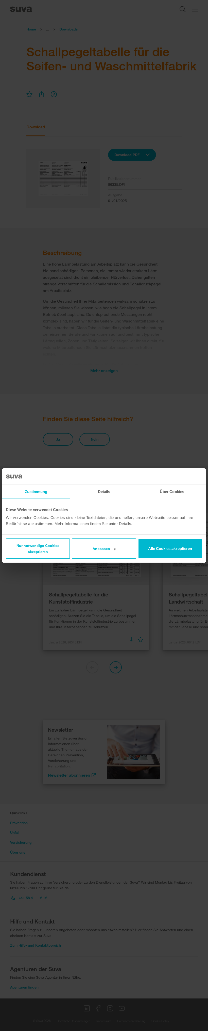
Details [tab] (104, 491)
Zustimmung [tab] (36, 491)
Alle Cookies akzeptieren (170, 548)
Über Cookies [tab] (172, 491)
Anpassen (101, 549)
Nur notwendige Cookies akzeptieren (37, 549)
